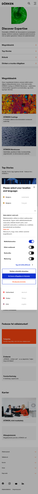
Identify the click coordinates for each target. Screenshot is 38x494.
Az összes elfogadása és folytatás (19, 276)
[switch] (31, 247)
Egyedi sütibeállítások (23, 265)
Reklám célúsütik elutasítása (19, 271)
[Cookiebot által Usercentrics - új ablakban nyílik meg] (28, 211)
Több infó (6, 229)
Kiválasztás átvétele (19, 282)
